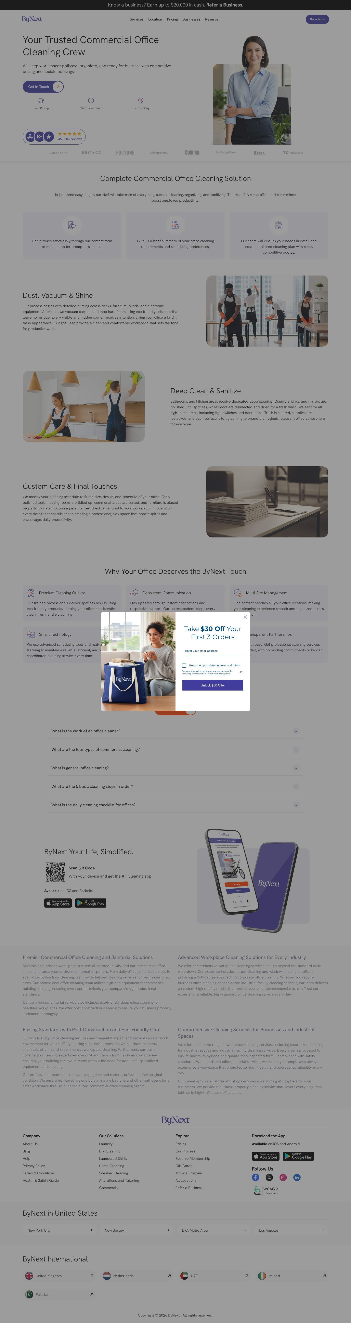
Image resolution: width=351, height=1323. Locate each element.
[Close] (245, 617)
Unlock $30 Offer (213, 685)
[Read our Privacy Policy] (241, 671)
